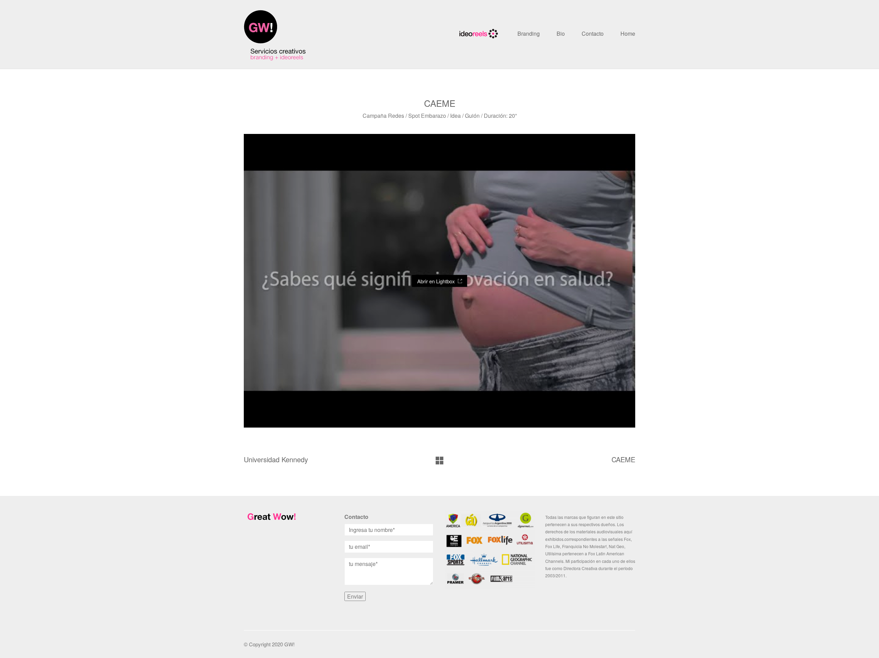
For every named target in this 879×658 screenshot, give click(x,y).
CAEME (623, 459)
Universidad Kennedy (276, 459)
